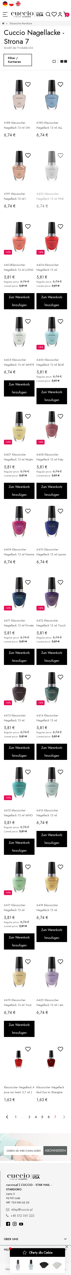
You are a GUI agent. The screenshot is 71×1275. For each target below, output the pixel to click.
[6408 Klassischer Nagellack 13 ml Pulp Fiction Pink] (51, 430)
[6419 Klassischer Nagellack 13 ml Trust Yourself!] (19, 975)
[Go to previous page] (7, 1117)
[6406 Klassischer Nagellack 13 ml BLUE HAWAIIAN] (51, 335)
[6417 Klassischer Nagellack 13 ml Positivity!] (19, 880)
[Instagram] (15, 1224)
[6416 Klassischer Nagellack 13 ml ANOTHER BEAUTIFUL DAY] (51, 785)
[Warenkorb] (66, 14)
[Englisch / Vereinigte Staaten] (18, 3)
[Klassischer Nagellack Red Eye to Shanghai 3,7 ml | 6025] (51, 1062)
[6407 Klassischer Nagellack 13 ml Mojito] (19, 430)
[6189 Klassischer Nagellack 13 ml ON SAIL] (19, 98)
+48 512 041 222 (22, 1215)
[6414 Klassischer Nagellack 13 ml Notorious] (51, 691)
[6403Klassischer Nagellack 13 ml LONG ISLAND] (19, 240)
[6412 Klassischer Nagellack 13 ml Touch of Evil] (51, 596)
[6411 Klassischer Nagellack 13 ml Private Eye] (19, 596)
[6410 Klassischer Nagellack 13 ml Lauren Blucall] (51, 525)
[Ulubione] (54, 14)
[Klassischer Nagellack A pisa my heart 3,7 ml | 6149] (19, 1062)
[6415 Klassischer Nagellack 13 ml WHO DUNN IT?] (19, 785)
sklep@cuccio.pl (22, 1209)
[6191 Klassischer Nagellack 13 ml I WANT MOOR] (19, 169)
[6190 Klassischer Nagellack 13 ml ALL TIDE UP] (51, 98)
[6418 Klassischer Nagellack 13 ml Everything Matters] (51, 880)
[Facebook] (8, 1224)
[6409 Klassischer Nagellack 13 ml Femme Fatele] (19, 525)
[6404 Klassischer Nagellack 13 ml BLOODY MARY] (51, 240)
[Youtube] (21, 1224)
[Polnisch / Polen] (11, 3)
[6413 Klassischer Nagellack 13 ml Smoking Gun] (19, 691)
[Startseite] (27, 14)
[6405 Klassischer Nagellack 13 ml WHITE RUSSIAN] (19, 335)
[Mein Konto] (60, 14)
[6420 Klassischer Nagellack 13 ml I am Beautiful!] (51, 975)
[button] (5, 14)
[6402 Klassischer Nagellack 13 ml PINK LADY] (51, 169)
